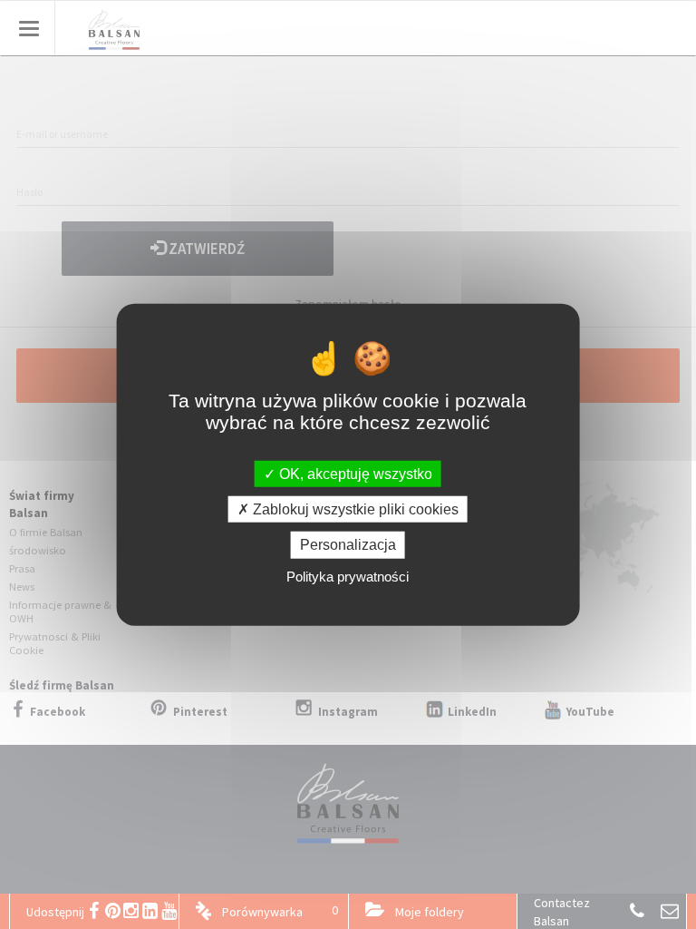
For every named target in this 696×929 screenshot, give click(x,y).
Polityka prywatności (347, 575)
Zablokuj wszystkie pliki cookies (354, 509)
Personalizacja (348, 545)
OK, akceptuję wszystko (354, 474)
